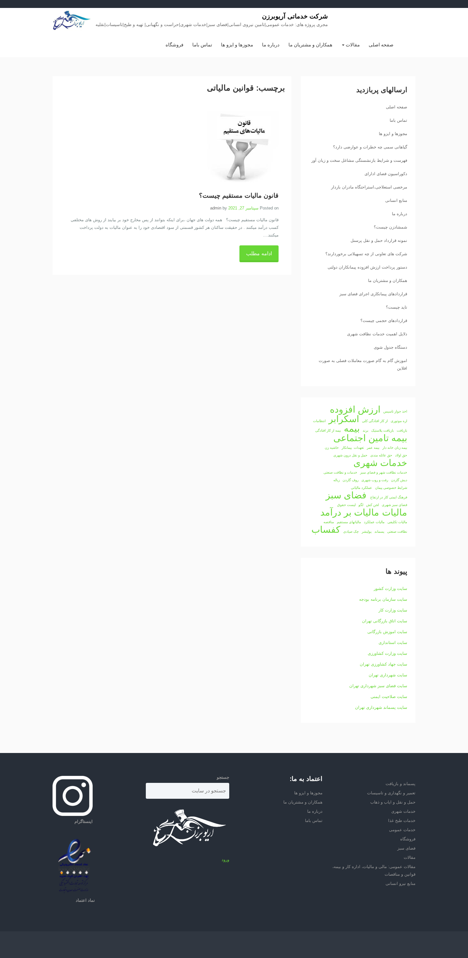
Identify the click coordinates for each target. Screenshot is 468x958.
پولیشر (367, 531)
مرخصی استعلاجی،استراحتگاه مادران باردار (369, 187)
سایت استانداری (393, 642)
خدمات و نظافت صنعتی (340, 472)
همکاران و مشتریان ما (310, 44)
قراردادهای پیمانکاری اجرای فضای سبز (373, 293)
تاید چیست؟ (396, 307)
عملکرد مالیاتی (361, 487)
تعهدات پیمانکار (353, 447)
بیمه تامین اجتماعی (370, 438)
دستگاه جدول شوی (390, 347)
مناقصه (328, 522)
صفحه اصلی (381, 44)
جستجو (223, 777)
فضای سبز (346, 495)
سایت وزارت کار (393, 610)
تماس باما (202, 44)
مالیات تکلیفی (397, 522)
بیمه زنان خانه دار (394, 447)
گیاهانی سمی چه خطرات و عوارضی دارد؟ (370, 147)
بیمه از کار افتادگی (328, 430)
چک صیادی (351, 531)
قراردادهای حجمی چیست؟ (383, 320)
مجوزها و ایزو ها (237, 44)
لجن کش (372, 505)
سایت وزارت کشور (390, 588)
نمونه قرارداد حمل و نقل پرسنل (379, 240)
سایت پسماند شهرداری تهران (381, 707)
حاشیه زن (332, 447)
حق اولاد (401, 455)
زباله (336, 480)
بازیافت (402, 430)
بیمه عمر (373, 447)
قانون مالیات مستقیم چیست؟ (239, 196)
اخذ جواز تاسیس (395, 411)
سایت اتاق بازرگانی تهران (384, 621)
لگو (360, 505)
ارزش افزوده (355, 409)
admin (215, 208)
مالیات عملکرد (374, 522)
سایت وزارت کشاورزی (387, 653)
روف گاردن (350, 480)
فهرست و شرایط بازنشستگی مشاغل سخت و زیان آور (359, 160)
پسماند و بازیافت (400, 783)
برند (365, 430)
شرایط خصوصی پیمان (391, 487)
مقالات (352, 44)
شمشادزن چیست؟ (390, 227)
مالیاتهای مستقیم (349, 522)
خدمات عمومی (402, 829)
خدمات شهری (380, 463)
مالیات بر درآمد (349, 512)
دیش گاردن (399, 480)
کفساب (325, 529)
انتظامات (319, 421)
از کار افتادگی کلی (375, 421)
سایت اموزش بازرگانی (387, 631)
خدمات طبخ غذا (401, 820)
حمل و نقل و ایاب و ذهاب (392, 802)
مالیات (394, 512)
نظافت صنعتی (397, 531)
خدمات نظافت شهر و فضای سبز (383, 472)
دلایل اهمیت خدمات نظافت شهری (377, 334)
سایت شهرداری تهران (388, 675)
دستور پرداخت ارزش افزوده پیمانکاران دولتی (367, 267)
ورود (225, 859)
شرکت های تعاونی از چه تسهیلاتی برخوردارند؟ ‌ (365, 253)
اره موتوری (399, 421)
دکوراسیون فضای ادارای (386, 173)
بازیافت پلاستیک (382, 430)
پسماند (379, 531)
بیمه (352, 428)
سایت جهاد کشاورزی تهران (383, 664)
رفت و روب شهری (374, 480)
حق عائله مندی (381, 455)
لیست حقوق (346, 505)
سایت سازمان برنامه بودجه (383, 599)
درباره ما (271, 44)
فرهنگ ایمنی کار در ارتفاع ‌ (388, 497)
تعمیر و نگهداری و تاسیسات (391, 792)
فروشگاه (174, 44)
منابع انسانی (396, 200)
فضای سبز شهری (394, 505)
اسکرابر (344, 419)
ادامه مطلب (259, 253)
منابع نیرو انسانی (400, 883)
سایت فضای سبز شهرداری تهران (378, 685)
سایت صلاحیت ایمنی (389, 696)
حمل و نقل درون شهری (350, 455)
